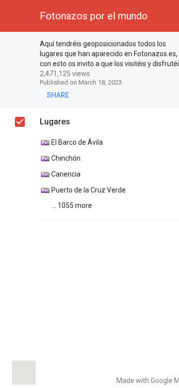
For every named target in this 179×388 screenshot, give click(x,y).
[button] (16, 16)
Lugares (55, 121)
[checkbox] (20, 45)
